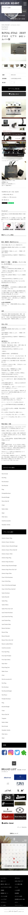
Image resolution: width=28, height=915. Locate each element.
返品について (3, 881)
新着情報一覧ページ (4, 893)
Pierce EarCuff (5, 29)
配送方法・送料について (5, 884)
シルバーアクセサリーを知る (6, 887)
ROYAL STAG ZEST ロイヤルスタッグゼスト (11, 25)
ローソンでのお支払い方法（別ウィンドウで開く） (13, 414)
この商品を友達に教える (7, 194)
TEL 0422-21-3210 (20, 15)
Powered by (6, 911)
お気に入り (14, 94)
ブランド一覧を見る (22, 827)
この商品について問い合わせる (9, 197)
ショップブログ (3, 899)
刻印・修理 (11, 15)
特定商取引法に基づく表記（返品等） (10, 191)
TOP (5, 15)
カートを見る (3, 905)
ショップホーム (3, 878)
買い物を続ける (5, 199)
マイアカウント (3, 902)
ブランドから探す (4, 896)
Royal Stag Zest (5, 27)
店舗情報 (2, 890)
